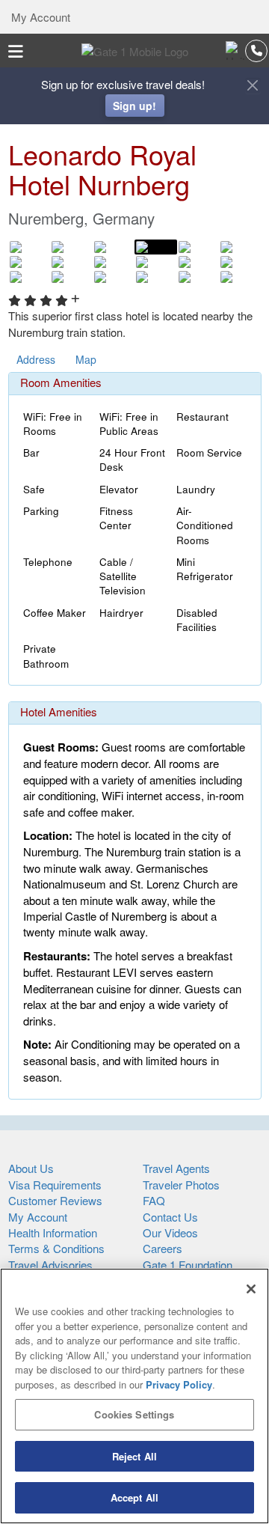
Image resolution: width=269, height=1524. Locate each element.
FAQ (154, 1200)
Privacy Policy (179, 1384)
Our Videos (170, 1232)
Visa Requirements (55, 1184)
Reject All (134, 1456)
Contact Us (170, 1217)
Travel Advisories (50, 1264)
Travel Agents (176, 1168)
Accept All (134, 1497)
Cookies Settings (134, 1414)
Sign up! (134, 105)
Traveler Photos (181, 1184)
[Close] (251, 1288)
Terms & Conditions (56, 1248)
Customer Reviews (55, 1200)
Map (85, 359)
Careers (162, 1248)
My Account (39, 17)
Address (35, 359)
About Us (31, 1168)
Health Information (52, 1232)
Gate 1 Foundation (187, 1264)
